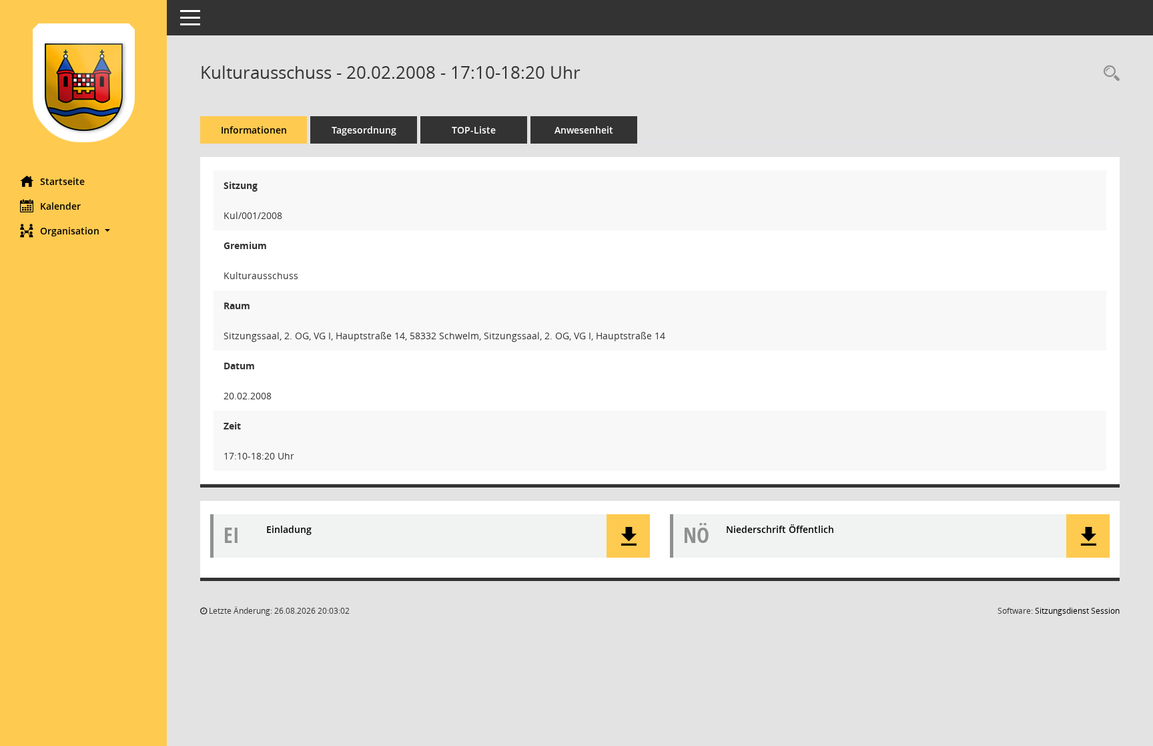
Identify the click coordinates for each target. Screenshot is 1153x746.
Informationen (254, 130)
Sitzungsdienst (1077, 610)
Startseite (62, 181)
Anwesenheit (583, 130)
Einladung (289, 529)
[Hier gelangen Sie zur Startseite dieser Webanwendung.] (83, 82)
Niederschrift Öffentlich (780, 529)
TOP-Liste (474, 130)
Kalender (60, 206)
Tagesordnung (364, 130)
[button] (83, 230)
